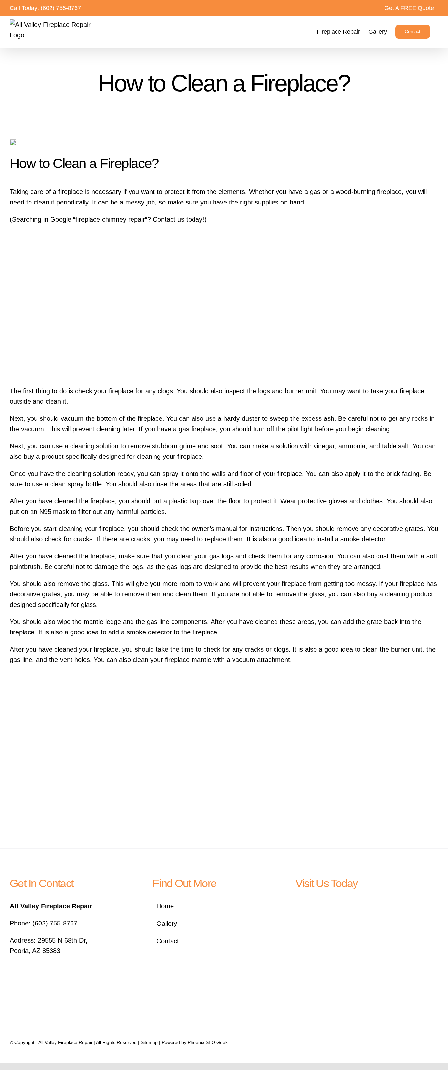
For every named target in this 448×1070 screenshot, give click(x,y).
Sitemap (149, 1042)
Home (165, 906)
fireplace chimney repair (110, 219)
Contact (167, 940)
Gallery (166, 923)
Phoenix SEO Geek (208, 1042)
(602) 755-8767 (61, 8)
